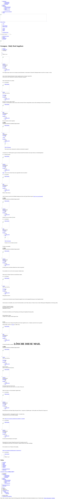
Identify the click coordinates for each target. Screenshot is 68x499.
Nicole (13, 324)
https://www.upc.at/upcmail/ (38, 196)
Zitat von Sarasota (8, 147)
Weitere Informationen (47, 498)
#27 (5, 215)
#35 (5, 436)
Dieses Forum (5, 26)
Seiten (4, 30)
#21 (5, 70)
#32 (5, 364)
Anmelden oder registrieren (7, 11)
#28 (5, 235)
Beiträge (4, 67)
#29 (5, 265)
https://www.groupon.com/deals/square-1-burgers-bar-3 (12, 450)
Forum (4, 29)
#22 (5, 99)
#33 (5, 384)
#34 (5, 408)
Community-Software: (7, 471)
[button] (4, 462)
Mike (3, 172)
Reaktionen (4, 65)
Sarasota (4, 48)
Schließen (53, 498)
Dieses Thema (5, 25)
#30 (5, 293)
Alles (3, 23)
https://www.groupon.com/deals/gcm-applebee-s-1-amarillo (15, 418)
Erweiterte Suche (5, 32)
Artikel (4, 28)
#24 (5, 141)
